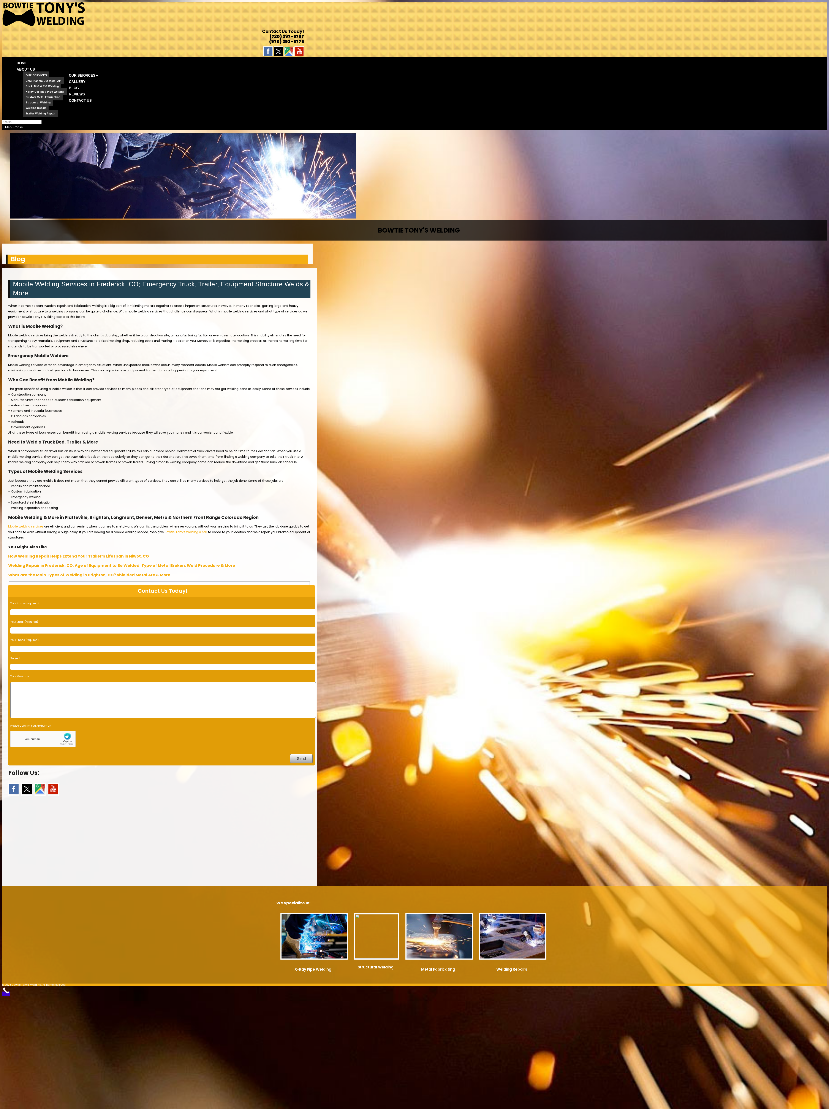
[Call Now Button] (6, 994)
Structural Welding (376, 967)
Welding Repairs (511, 969)
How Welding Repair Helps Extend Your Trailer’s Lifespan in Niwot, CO (78, 556)
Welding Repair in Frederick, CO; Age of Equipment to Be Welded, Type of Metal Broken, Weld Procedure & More (121, 565)
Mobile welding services (25, 526)
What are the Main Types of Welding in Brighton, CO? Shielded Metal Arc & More (89, 575)
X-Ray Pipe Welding (312, 969)
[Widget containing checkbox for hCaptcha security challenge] (43, 739)
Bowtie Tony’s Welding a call (186, 532)
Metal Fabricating (438, 969)
